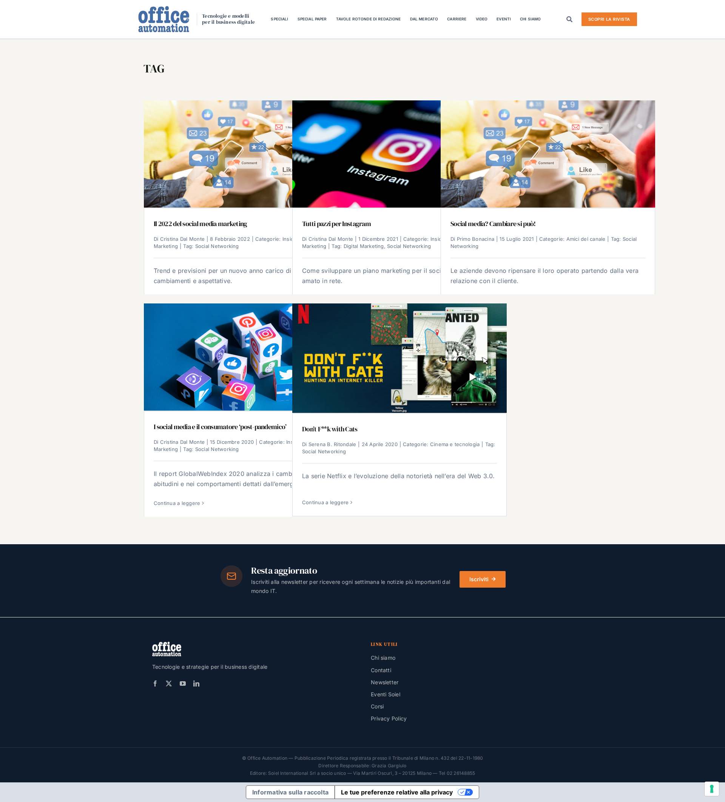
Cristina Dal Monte (182, 239)
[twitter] (169, 683)
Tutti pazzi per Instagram (336, 224)
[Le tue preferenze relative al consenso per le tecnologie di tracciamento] (712, 789)
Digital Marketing (364, 246)
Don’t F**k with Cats (330, 429)
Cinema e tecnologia (455, 444)
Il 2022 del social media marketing (200, 224)
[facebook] (155, 683)
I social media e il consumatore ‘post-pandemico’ (220, 427)
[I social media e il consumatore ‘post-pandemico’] (251, 357)
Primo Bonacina (475, 239)
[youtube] (183, 683)
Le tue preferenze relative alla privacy (397, 792)
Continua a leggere (177, 503)
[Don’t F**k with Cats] (399, 358)
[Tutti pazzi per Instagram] (399, 154)
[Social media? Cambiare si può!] (548, 154)
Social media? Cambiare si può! (492, 224)
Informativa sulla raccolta (290, 792)
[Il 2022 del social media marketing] (251, 154)
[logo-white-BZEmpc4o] (166, 644)
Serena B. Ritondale (332, 444)
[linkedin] (196, 683)
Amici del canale (586, 239)
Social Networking (217, 246)
